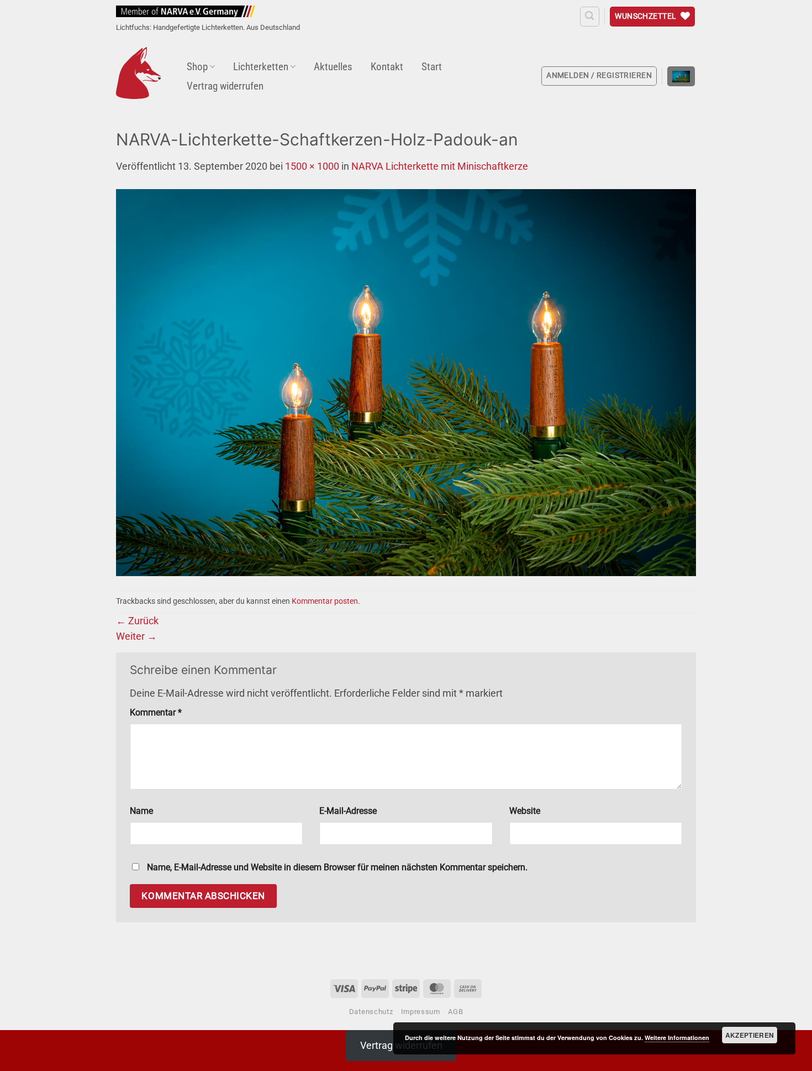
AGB (455, 1011)
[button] (589, 16)
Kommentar (156, 712)
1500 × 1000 (312, 166)
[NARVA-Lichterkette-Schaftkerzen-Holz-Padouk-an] (406, 381)
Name (141, 811)
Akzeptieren (749, 1035)
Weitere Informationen (677, 1037)
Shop (197, 66)
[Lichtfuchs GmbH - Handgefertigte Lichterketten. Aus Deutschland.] (138, 73)
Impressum (420, 1011)
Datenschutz (371, 1011)
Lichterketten (260, 66)
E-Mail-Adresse (348, 811)
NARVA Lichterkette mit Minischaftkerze (439, 166)
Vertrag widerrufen (225, 86)
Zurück (137, 620)
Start (431, 66)
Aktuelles (333, 66)
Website (524, 811)
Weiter (136, 636)
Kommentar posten (325, 601)
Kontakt (387, 66)
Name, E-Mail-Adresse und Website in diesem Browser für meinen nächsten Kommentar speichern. (337, 867)
